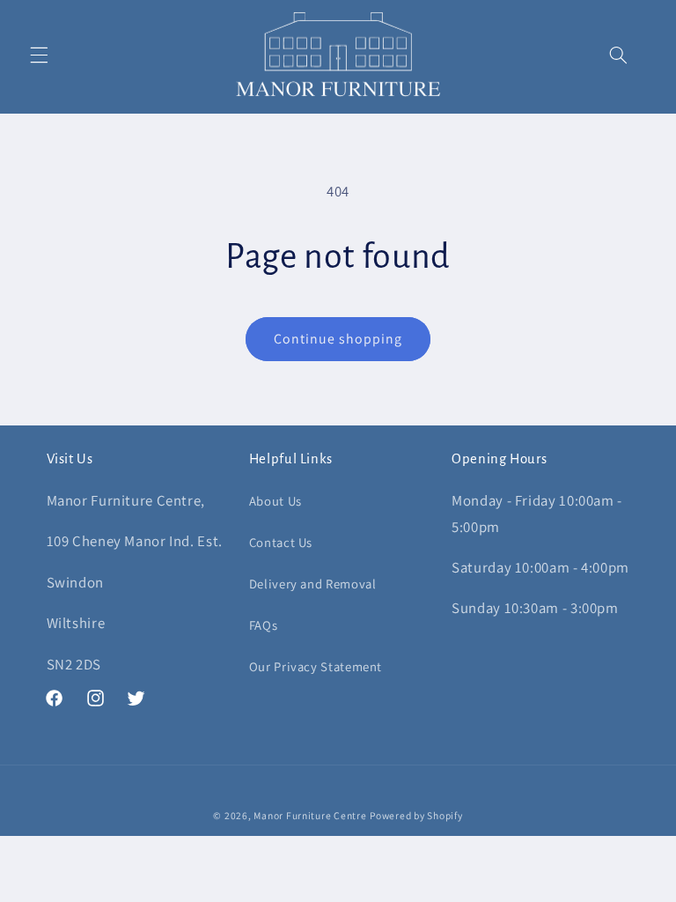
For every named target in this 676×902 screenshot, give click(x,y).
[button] (38, 55)
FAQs (263, 625)
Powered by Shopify (416, 815)
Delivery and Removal (313, 583)
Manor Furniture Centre (310, 815)
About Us (275, 500)
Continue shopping (338, 338)
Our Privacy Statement (315, 666)
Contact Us (280, 542)
